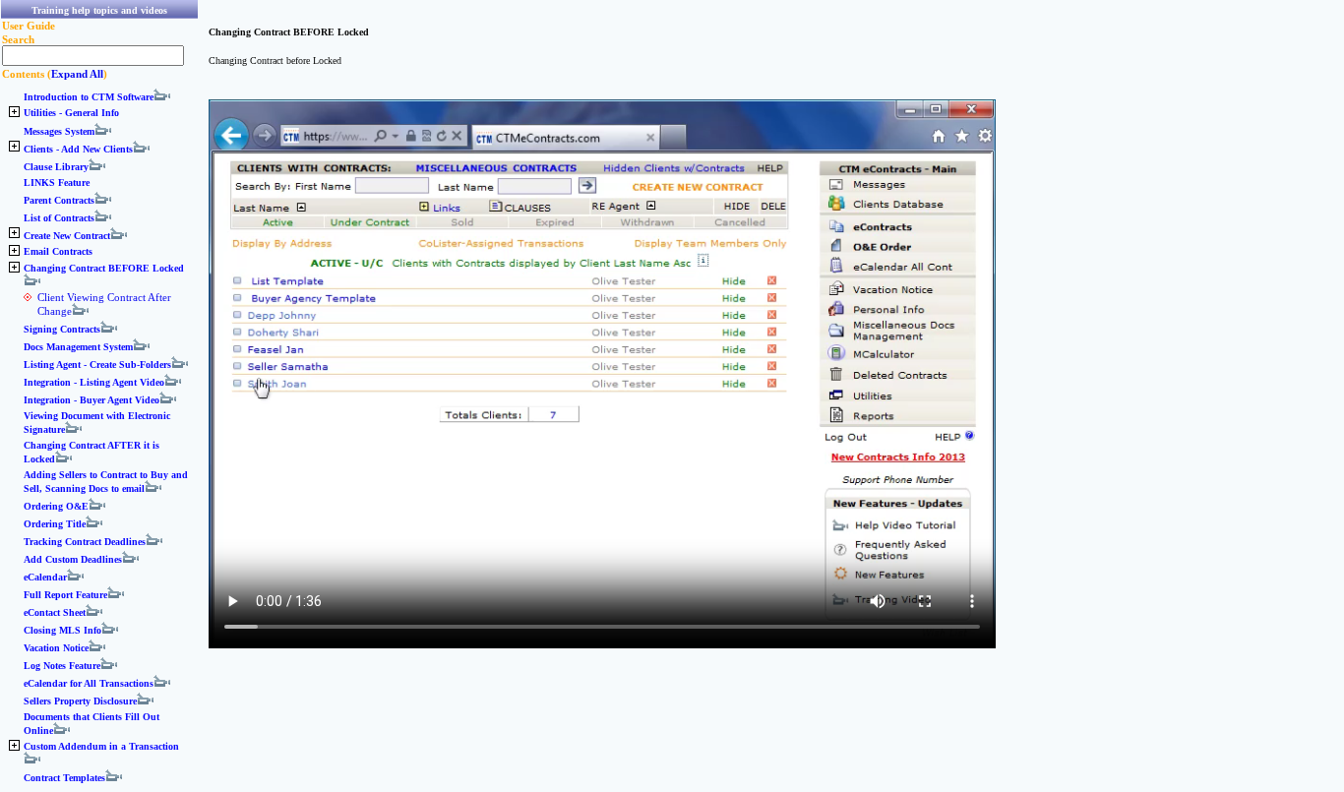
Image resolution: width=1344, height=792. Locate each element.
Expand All (77, 74)
